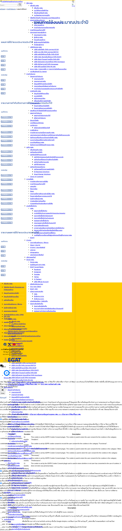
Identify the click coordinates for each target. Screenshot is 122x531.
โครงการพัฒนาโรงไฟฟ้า (19, 419)
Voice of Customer (14, 490)
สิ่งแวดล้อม (11, 502)
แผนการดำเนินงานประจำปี (19, 429)
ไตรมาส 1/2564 (6, 151)
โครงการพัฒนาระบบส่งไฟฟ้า (20, 421)
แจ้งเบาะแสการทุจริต (36, 291)
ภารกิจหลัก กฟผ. (13, 404)
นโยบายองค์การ (16, 338)
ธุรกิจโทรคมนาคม (17, 478)
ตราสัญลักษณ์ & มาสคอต (16, 385)
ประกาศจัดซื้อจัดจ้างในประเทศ (20, 529)
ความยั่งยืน (7, 492)
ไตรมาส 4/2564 (6, 164)
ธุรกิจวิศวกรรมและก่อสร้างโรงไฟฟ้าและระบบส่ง (26, 470)
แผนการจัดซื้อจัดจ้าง (17, 524)
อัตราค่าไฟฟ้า (12, 434)
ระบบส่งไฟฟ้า (15, 409)
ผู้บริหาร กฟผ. (15, 351)
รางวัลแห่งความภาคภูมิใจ (19, 329)
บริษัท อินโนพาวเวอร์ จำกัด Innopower (23, 377)
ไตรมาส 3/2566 (6, 126)
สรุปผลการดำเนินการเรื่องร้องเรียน (45, 311)
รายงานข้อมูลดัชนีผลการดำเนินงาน (22, 399)
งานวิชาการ (11, 439)
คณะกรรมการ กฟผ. (17, 348)
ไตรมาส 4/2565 (6, 145)
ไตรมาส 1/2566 (6, 117)
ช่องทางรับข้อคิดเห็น (36, 304)
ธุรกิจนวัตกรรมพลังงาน (15, 480)
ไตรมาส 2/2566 (6, 121)
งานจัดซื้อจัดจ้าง (9, 519)
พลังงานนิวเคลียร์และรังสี (19, 441)
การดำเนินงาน (8, 387)
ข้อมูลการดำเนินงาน (14, 390)
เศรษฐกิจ (11, 500)
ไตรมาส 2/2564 (6, 156)
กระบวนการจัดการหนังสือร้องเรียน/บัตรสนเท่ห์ (48, 308)
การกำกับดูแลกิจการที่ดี (15, 343)
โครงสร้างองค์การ (17, 353)
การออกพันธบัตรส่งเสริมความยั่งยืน (19, 517)
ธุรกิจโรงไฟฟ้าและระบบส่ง (16, 468)
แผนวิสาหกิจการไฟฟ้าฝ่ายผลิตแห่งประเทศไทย (25, 336)
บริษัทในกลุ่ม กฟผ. (13, 360)
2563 (3, 69)
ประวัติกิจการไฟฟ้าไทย (41, 10)
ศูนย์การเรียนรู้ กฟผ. (14, 512)
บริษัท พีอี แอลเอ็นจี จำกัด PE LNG (22, 380)
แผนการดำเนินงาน (13, 426)
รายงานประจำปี (16, 392)
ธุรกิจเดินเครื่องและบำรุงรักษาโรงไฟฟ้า (23, 473)
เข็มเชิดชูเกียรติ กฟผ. (18, 326)
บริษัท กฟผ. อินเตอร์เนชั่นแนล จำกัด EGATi (25, 370)
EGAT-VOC (34, 289)
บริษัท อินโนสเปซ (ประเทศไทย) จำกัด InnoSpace (26, 375)
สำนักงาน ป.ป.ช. (39, 296)
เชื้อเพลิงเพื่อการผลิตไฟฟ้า (19, 414)
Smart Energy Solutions (19, 487)
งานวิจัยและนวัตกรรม (14, 436)
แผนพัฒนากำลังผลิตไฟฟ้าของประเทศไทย (21, 424)
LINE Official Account (41, 282)
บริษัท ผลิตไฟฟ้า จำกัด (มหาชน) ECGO (23, 363)
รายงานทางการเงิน (17, 394)
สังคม (9, 504)
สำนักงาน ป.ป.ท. (39, 299)
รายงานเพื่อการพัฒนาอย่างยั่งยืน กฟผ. (20, 507)
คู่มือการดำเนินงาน (17, 431)
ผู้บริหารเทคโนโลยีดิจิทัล (19, 355)
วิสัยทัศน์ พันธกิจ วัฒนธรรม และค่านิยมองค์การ (22, 331)
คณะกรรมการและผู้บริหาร (16, 346)
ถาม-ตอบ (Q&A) (35, 286)
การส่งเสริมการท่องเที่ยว (15, 514)
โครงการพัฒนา (12, 417)
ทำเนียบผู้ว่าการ (16, 358)
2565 (3, 60)
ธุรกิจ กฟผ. (7, 460)
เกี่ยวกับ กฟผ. (34, 5)
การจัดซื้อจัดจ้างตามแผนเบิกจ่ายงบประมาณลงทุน (27, 526)
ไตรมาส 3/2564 (6, 160)
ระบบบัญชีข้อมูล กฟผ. (15, 456)
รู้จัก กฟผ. (29, 3)
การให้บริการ (12, 443)
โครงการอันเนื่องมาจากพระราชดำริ (18, 509)
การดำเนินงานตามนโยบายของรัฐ (21, 341)
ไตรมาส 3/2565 (6, 141)
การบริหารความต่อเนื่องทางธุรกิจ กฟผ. (20, 446)
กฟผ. (35, 294)
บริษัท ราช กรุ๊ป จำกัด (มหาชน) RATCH (23, 365)
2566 (3, 56)
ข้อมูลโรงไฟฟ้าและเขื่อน (18, 407)
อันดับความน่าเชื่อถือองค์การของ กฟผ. (20, 458)
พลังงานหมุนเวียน (17, 412)
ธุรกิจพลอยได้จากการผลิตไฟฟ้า (21, 483)
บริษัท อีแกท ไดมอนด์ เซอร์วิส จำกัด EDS (24, 373)
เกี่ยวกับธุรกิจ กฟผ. (14, 463)
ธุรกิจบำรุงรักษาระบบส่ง (18, 475)
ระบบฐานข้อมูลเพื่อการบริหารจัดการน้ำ (20, 453)
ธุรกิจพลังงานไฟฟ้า (14, 465)
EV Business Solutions (19, 485)
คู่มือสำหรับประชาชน (36, 284)
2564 (3, 65)
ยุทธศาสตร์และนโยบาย (15, 333)
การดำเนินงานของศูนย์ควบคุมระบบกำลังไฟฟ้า (25, 402)
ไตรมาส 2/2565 (6, 136)
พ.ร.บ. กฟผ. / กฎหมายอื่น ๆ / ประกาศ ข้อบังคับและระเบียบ (26, 382)
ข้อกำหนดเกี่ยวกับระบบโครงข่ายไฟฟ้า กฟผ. (21, 451)
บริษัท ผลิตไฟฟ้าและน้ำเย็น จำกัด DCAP (23, 368)
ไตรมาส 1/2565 (6, 132)
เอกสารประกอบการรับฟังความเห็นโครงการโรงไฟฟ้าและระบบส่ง (27, 448)
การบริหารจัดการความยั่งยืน (16, 495)
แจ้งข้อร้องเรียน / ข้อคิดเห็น (39, 301)
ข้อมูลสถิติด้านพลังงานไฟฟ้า (20, 397)
